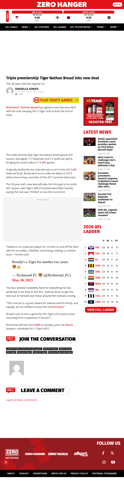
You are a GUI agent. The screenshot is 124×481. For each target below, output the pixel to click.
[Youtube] (113, 462)
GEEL (97, 271)
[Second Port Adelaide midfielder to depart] (89, 197)
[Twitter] (112, 453)
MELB (98, 283)
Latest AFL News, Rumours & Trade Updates (24, 349)
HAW (97, 265)
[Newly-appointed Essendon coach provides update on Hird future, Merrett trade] (89, 142)
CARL (98, 302)
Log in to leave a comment (21, 400)
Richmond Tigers (24, 352)
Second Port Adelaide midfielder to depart (105, 198)
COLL (98, 295)
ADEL (98, 277)
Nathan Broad (29, 107)
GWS (37, 325)
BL (96, 259)
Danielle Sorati (27, 89)
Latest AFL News (40, 352)
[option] (37, 16)
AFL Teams (11, 352)
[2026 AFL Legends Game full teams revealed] (89, 213)
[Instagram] (104, 462)
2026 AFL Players (50, 349)
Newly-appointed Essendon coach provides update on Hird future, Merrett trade (107, 144)
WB (97, 289)
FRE (97, 247)
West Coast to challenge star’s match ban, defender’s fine (107, 161)
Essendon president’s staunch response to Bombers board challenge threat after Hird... (108, 180)
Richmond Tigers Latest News (60, 352)
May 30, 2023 (22, 280)
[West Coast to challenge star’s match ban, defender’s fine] (89, 160)
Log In (117, 4)
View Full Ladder (100, 310)
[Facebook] (103, 453)
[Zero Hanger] (62, 4)
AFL (44, 162)
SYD (97, 253)
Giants (69, 325)
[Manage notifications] (5, 462)
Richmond (12, 107)
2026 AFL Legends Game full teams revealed (107, 212)
